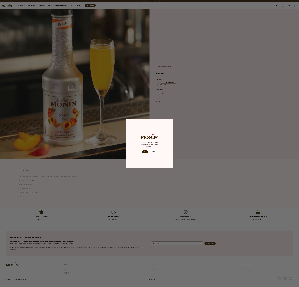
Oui (145, 151)
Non (153, 151)
